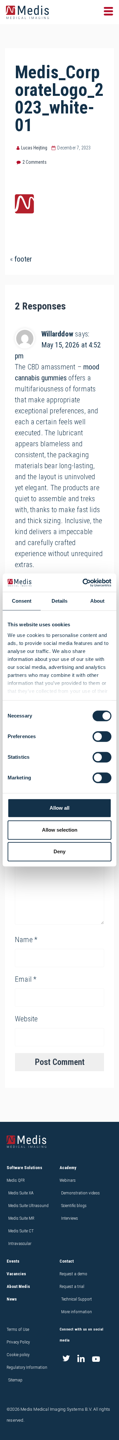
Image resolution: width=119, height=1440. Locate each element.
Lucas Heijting (34, 147)
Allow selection (59, 830)
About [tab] (97, 601)
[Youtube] (96, 1359)
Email (25, 979)
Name (26, 939)
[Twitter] (66, 1359)
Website (26, 1019)
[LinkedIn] (81, 1359)
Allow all (59, 808)
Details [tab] (59, 601)
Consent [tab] (21, 601)
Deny (59, 851)
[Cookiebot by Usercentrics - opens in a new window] (84, 582)
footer (23, 259)
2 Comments (34, 162)
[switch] (102, 736)
